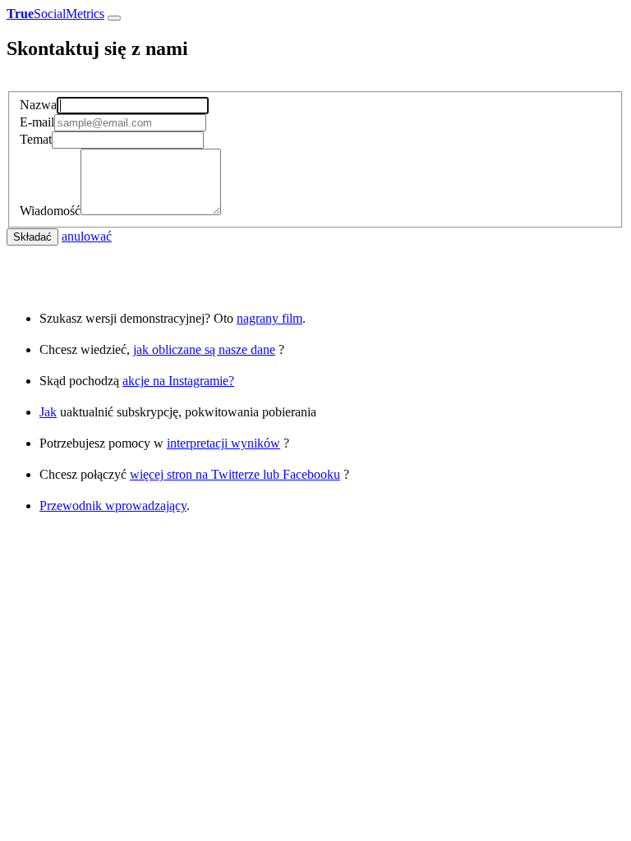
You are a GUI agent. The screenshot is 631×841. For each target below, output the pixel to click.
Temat (36, 139)
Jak (48, 412)
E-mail (37, 122)
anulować (87, 236)
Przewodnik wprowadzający (113, 505)
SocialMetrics (55, 14)
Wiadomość (50, 211)
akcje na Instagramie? (178, 381)
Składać (32, 237)
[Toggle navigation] (114, 18)
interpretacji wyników (223, 443)
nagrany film (269, 318)
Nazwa (38, 105)
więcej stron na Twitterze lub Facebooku (235, 474)
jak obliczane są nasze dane (204, 349)
